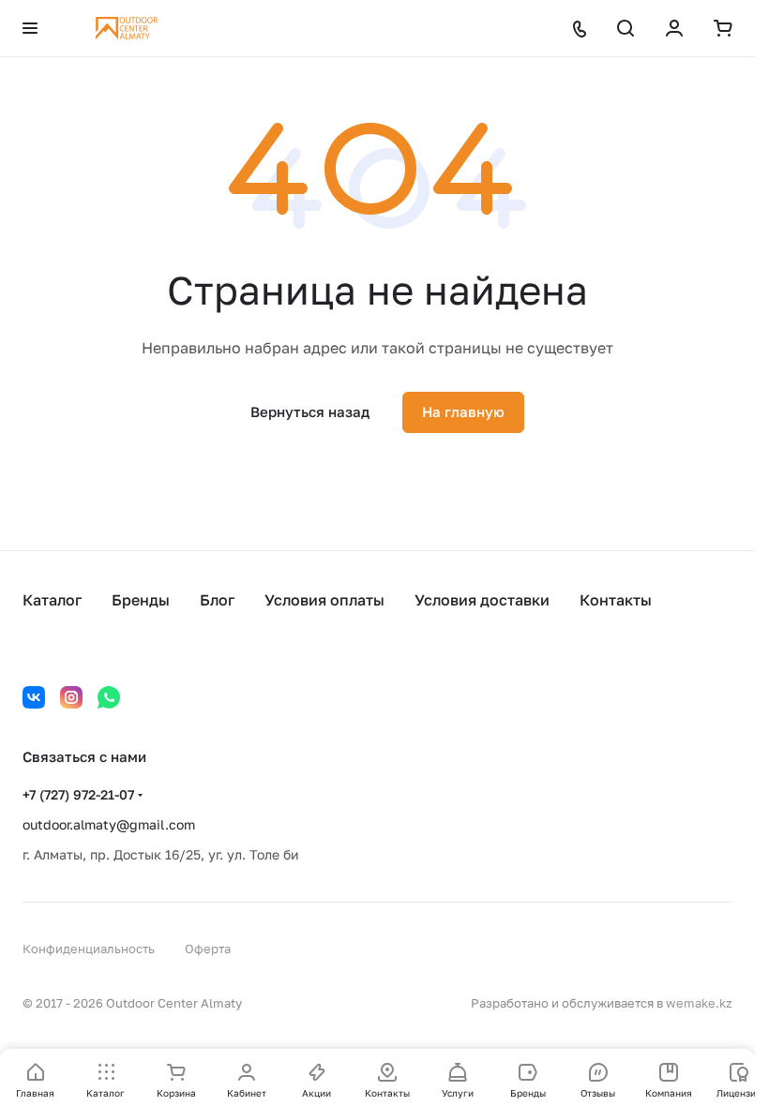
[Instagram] (71, 697)
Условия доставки (482, 599)
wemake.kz (699, 1002)
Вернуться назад (309, 411)
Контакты (616, 599)
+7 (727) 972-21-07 (78, 794)
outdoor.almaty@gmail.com (109, 824)
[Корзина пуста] (723, 28)
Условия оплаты (324, 599)
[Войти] (674, 28)
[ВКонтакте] (34, 697)
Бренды (141, 599)
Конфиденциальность (89, 948)
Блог (217, 599)
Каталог (52, 599)
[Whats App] (109, 697)
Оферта (208, 948)
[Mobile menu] (30, 28)
